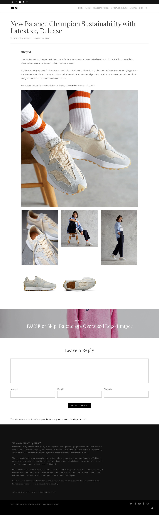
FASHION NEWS (39, 38)
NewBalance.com (76, 85)
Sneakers (47, 38)
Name (13, 389)
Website (108, 389)
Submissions (41, 492)
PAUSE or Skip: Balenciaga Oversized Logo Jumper (79, 323)
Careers (32, 492)
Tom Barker (15, 38)
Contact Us (51, 492)
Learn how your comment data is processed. (66, 419)
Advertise (24, 492)
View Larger (39, 235)
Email (60, 389)
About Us (15, 492)
